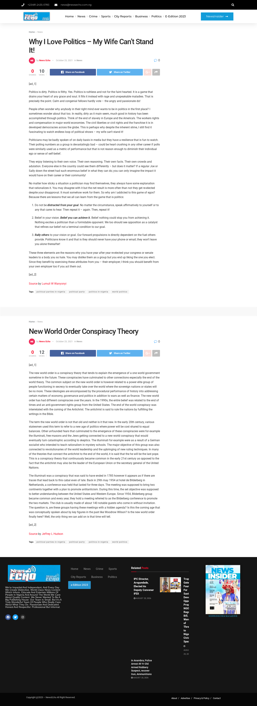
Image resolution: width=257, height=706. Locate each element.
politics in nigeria (98, 292)
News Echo (44, 60)
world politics (119, 292)
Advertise (185, 698)
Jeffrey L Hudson (52, 534)
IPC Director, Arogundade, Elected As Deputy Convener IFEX (144, 586)
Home (69, 16)
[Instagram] (23, 617)
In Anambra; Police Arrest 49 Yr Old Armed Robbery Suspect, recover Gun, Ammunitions (141, 667)
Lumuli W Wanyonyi (54, 283)
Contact (217, 698)
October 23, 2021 (64, 60)
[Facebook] (8, 617)
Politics (156, 16)
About (174, 698)
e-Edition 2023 (175, 16)
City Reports (122, 16)
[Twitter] (15, 617)
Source (33, 283)
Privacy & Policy (201, 698)
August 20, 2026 (143, 598)
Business (141, 16)
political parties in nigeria (51, 292)
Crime (93, 16)
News (81, 16)
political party (77, 292)
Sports (105, 16)
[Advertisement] (198, 56)
